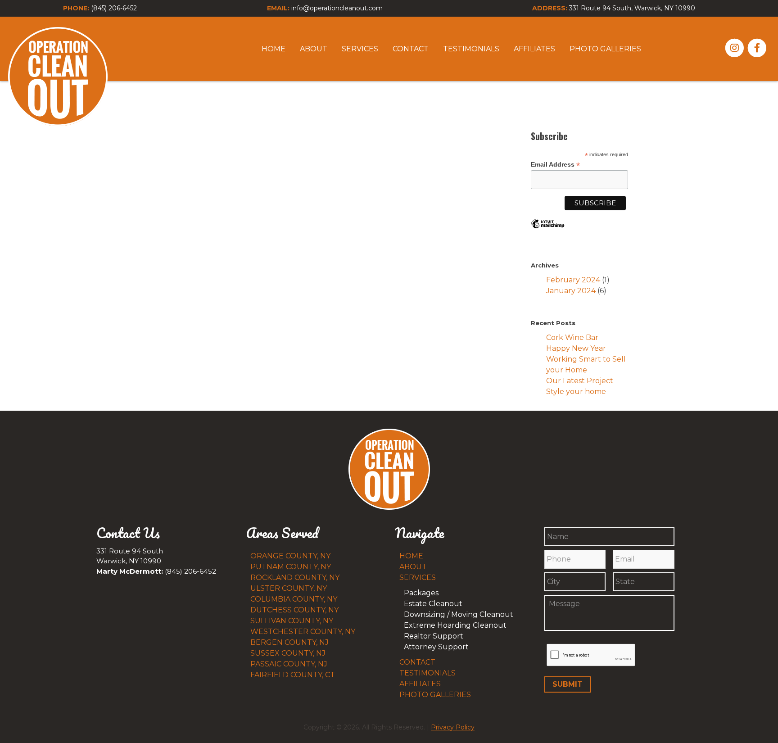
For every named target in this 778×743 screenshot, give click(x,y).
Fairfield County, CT (292, 675)
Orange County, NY (290, 556)
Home (273, 49)
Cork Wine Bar (572, 337)
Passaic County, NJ (288, 664)
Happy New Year (576, 348)
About (313, 49)
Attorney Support (436, 647)
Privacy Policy (453, 727)
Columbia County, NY (293, 599)
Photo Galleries (605, 49)
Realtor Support (433, 636)
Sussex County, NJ (288, 653)
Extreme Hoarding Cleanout (455, 625)
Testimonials (471, 49)
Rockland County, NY (294, 577)
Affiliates (534, 49)
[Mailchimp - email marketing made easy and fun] (548, 230)
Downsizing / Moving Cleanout (458, 614)
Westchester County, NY (302, 631)
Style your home (576, 391)
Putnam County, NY (290, 566)
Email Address (555, 164)
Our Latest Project (579, 380)
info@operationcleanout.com (337, 8)
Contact (411, 49)
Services (360, 49)
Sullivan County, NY (291, 620)
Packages (421, 593)
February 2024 (573, 280)
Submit (567, 684)
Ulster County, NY (288, 588)
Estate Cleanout (433, 603)
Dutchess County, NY (294, 610)
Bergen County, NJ (289, 642)
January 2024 (571, 290)
